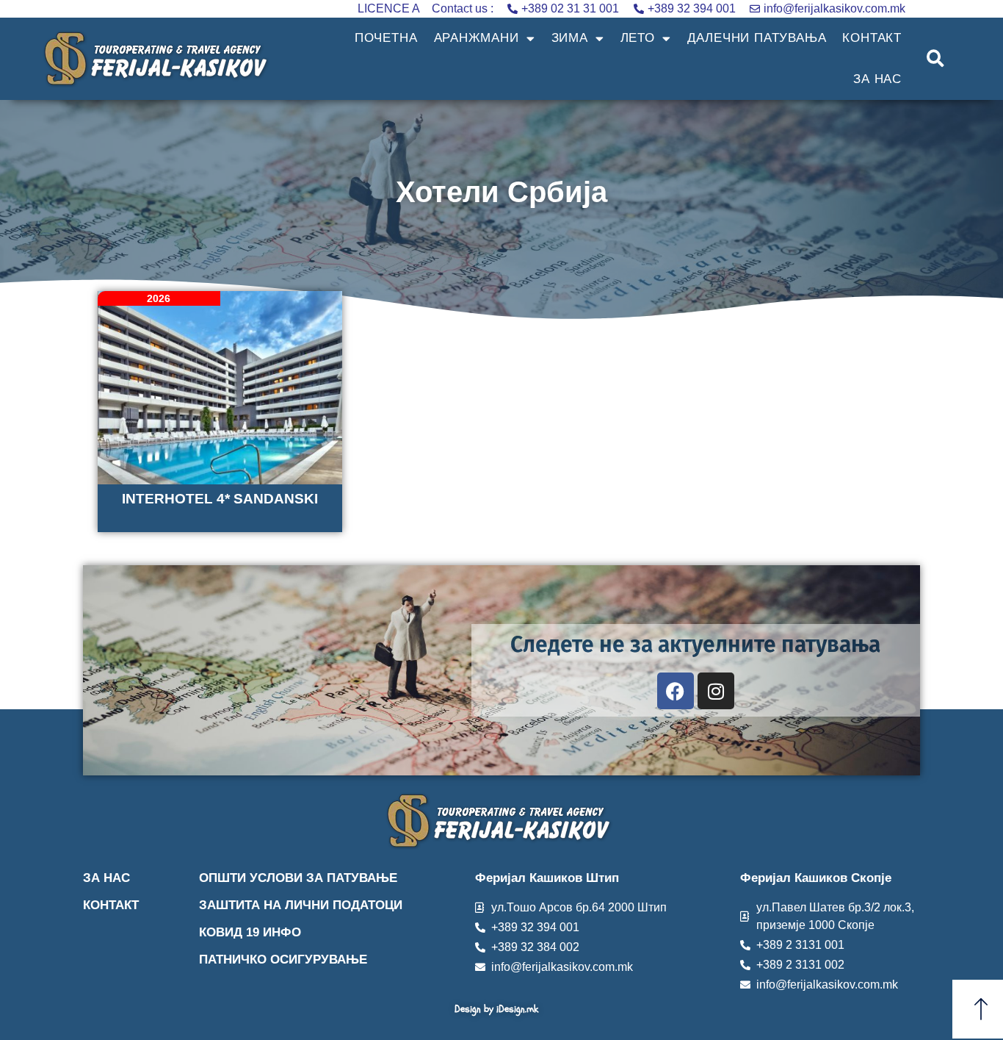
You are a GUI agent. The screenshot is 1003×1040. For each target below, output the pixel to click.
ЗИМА (569, 38)
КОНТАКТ (872, 38)
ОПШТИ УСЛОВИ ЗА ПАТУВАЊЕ (298, 878)
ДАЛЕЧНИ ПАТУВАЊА (757, 38)
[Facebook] (675, 691)
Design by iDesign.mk (496, 1009)
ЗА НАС (877, 79)
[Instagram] (716, 691)
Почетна (386, 38)
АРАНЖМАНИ (476, 38)
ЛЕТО (637, 38)
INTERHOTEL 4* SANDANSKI (220, 498)
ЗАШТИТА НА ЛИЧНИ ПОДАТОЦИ (300, 905)
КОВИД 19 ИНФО (250, 932)
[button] (936, 59)
